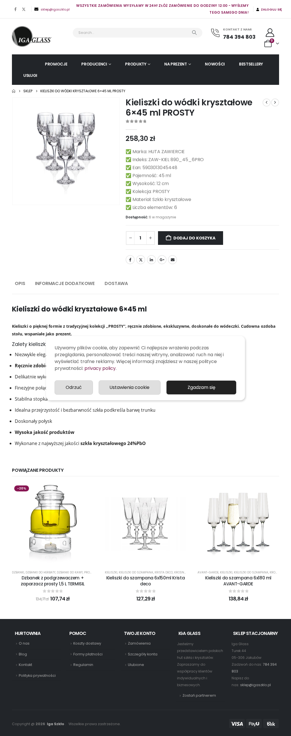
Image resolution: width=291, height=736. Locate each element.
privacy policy (100, 368)
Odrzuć (74, 387)
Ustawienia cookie (129, 387)
